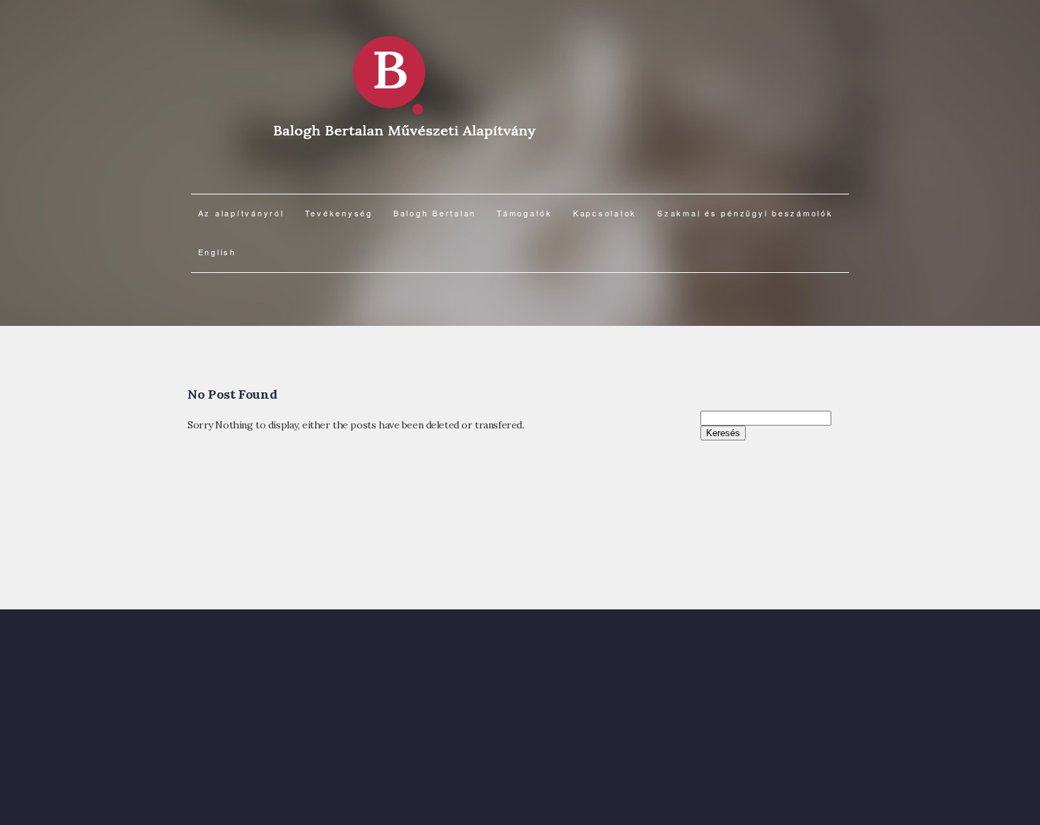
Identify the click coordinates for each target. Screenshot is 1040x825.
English (217, 251)
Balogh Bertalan (434, 212)
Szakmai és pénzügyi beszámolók (745, 212)
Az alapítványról (241, 212)
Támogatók (525, 212)
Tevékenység (339, 212)
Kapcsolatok (605, 212)
